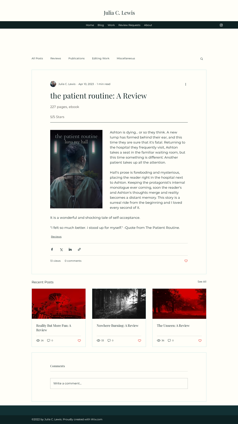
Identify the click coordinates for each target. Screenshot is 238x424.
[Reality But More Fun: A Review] (59, 304)
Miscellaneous (126, 58)
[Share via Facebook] (52, 249)
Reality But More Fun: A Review (53, 327)
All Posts (37, 58)
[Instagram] (221, 25)
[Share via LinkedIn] (70, 249)
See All (202, 281)
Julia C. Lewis (119, 12)
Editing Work (100, 58)
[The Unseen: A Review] (179, 304)
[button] (201, 58)
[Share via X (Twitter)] (61, 249)
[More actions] (185, 84)
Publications (76, 58)
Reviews (55, 58)
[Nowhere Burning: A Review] (119, 304)
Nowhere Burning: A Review (118, 325)
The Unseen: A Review (173, 325)
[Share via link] (79, 249)
